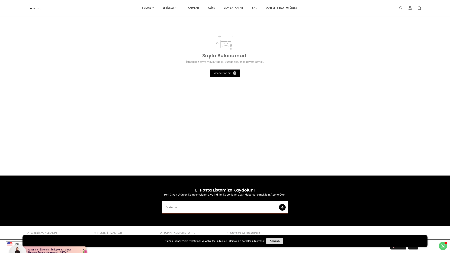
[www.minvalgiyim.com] (36, 8)
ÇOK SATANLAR (233, 7)
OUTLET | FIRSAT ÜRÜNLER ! (282, 7)
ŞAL (254, 7)
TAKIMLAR (192, 7)
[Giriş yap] (410, 8)
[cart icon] (419, 8)
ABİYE (211, 7)
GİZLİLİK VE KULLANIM (44, 232)
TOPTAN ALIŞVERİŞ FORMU (179, 232)
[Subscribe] (282, 207)
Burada (229, 61)
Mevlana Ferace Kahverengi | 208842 (48, 242)
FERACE (146, 7)
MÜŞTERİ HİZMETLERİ (110, 232)
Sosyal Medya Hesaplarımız (245, 232)
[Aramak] (401, 8)
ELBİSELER (169, 7)
